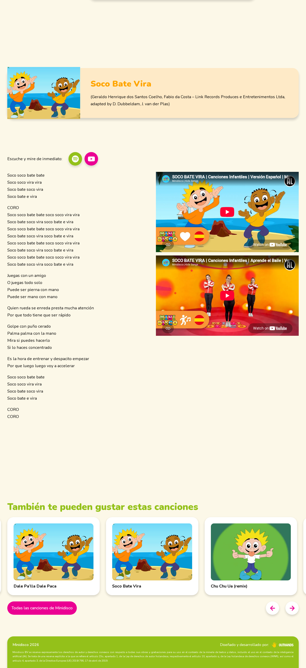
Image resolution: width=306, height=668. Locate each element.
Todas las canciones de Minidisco (42, 608)
